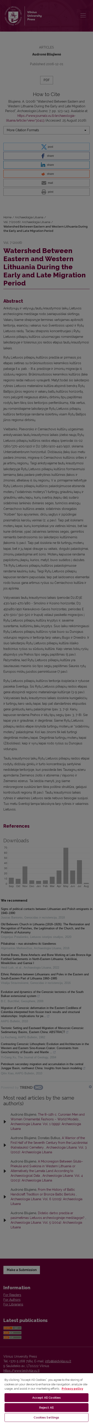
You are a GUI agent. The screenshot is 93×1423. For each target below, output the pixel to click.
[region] (46, 1398)
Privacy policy (72, 1388)
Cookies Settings (46, 1417)
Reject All (46, 1407)
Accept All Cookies (46, 1397)
